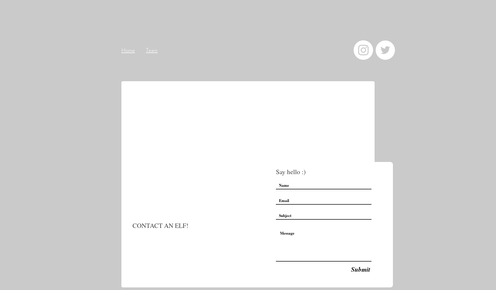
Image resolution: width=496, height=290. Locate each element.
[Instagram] (363, 50)
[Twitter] (385, 50)
